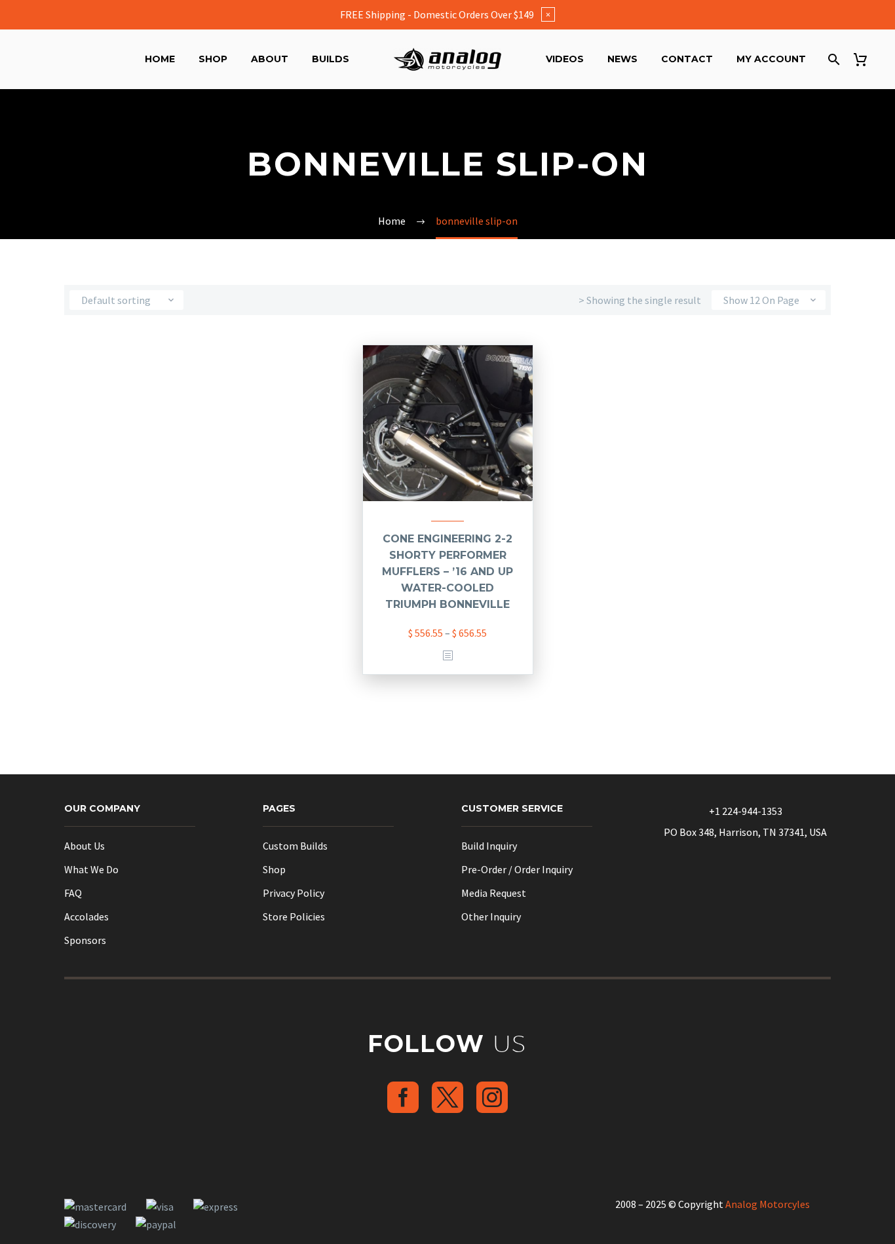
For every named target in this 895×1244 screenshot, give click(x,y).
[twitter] (447, 1097)
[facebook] (403, 1097)
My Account (771, 59)
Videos (565, 59)
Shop (213, 59)
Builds (330, 59)
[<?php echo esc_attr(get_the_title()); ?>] (447, 656)
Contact (687, 59)
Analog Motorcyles (767, 1204)
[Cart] (865, 59)
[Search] (832, 59)
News (622, 59)
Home (160, 59)
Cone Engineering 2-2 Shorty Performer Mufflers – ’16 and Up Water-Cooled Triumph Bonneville (447, 572)
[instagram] (492, 1097)
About (269, 59)
